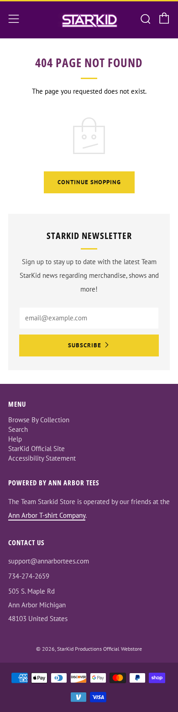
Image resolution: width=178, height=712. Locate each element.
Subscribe (84, 345)
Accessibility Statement (42, 458)
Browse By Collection (38, 419)
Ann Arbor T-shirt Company (46, 515)
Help (15, 439)
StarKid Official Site (36, 448)
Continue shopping (89, 182)
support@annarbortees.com (48, 561)
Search (18, 429)
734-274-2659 (28, 576)
